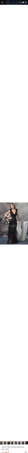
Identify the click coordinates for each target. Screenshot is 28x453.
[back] (2, 2)
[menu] (18, 2)
